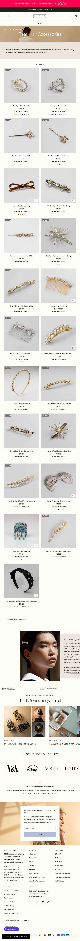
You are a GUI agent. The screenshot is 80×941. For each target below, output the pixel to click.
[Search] (9, 16)
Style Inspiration (55, 740)
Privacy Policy (9, 909)
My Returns (58, 869)
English (25, 920)
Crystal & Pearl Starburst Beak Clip (59, 451)
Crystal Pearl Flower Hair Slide (58, 156)
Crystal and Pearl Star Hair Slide (21, 256)
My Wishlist (58, 862)
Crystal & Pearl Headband (21, 403)
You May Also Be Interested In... (17, 619)
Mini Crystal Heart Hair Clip (58, 106)
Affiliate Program (10, 894)
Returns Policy (9, 906)
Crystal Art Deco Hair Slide (21, 156)
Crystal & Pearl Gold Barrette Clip (21, 306)
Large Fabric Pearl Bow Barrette (58, 501)
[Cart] (75, 16)
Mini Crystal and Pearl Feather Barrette (21, 501)
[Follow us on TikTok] (48, 902)
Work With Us (59, 881)
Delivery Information (11, 890)
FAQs (31, 862)
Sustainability (34, 873)
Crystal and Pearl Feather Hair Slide (58, 551)
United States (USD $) (12, 920)
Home (5, 29)
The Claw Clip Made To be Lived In (20, 743)
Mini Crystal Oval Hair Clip (21, 106)
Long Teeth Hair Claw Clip (21, 551)
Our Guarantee (9, 898)
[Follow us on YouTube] (42, 902)
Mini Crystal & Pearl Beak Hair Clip (58, 206)
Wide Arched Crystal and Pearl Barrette (58, 353)
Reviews (32, 869)
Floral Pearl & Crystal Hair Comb (21, 353)
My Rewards (59, 858)
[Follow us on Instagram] (37, 902)
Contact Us (33, 858)
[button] (16, 936)
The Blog (32, 865)
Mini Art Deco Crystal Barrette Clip (21, 451)
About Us (32, 854)
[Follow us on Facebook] (32, 902)
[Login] (71, 16)
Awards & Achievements (37, 881)
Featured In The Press (36, 877)
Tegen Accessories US (62, 877)
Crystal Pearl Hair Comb (58, 306)
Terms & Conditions (11, 913)
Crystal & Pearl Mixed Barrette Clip (59, 403)
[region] (40, 3)
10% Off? (58, 854)
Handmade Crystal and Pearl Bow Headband (21, 601)
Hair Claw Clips (9, 740)
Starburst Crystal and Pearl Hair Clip (58, 256)
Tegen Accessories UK (62, 873)
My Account (59, 865)
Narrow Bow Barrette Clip (21, 206)
